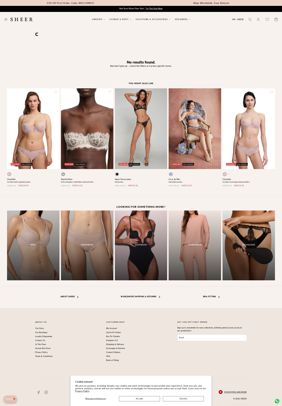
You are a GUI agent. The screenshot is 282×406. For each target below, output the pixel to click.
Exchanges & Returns (115, 348)
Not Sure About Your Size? (141, 8)
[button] (5, 19)
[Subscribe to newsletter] (244, 337)
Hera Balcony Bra (175, 182)
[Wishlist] (267, 19)
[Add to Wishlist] (55, 91)
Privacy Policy (82, 391)
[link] (258, 19)
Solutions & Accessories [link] (152, 19)
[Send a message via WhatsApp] (277, 401)
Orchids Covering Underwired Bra (236, 182)
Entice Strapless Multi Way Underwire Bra (77, 182)
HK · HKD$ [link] (238, 19)
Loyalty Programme (43, 336)
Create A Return (113, 352)
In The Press (40, 344)
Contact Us (40, 340)
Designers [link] (181, 19)
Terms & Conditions (44, 356)
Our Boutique (41, 332)
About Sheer (68, 296)
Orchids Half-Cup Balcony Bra (18, 182)
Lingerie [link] (97, 19)
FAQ (108, 356)
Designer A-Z (112, 340)
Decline (183, 398)
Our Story (39, 328)
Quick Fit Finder (113, 332)
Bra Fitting (209, 296)
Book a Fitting (112, 360)
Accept (139, 398)
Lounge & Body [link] (119, 19)
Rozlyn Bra (119, 182)
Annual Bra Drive (42, 348)
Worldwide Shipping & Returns (138, 296)
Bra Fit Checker (113, 336)
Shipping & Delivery (115, 344)
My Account (111, 328)
